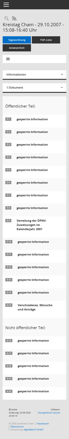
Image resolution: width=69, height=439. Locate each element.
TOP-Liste (46, 40)
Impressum (43, 423)
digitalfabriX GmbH (34, 429)
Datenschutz (17, 426)
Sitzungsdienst (49, 412)
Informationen (16, 74)
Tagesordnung (16, 40)
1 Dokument (14, 87)
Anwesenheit (17, 47)
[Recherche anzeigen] (6, 18)
